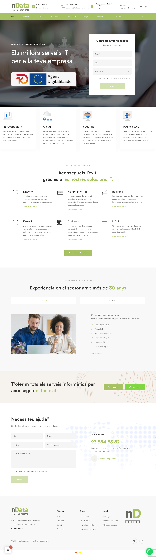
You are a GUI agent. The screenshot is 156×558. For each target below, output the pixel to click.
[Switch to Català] (76, 552)
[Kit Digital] (43, 74)
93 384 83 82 (105, 442)
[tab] (43, 300)
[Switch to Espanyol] (80, 552)
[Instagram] (146, 6)
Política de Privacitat (39, 471)
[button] (149, 551)
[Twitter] (141, 6)
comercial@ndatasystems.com (23, 524)
